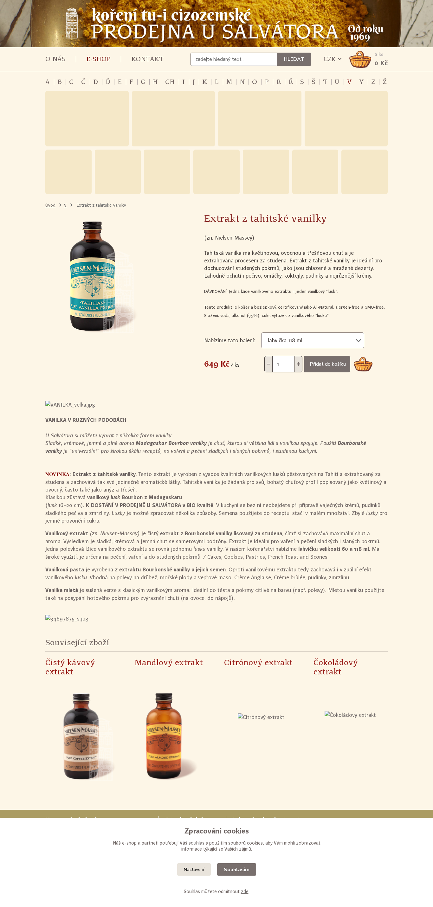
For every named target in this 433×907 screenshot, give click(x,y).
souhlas (196, 843)
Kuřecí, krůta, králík (216, 172)
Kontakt (147, 59)
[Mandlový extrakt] (171, 737)
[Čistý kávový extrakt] (82, 737)
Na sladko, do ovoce (68, 172)
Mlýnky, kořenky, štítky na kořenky (346, 118)
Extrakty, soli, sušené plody (259, 118)
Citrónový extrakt (258, 662)
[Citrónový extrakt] (261, 737)
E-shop (98, 59)
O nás (55, 59)
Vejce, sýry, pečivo (315, 172)
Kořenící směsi (173, 118)
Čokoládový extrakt (335, 667)
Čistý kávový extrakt (70, 667)
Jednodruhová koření (87, 118)
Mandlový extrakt (169, 662)
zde (245, 891)
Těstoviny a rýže (167, 172)
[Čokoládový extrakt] (350, 737)
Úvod (50, 205)
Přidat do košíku (328, 364)
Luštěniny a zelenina (118, 172)
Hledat (294, 59)
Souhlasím (236, 869)
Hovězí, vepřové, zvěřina (266, 172)
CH (170, 82)
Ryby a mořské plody (364, 172)
